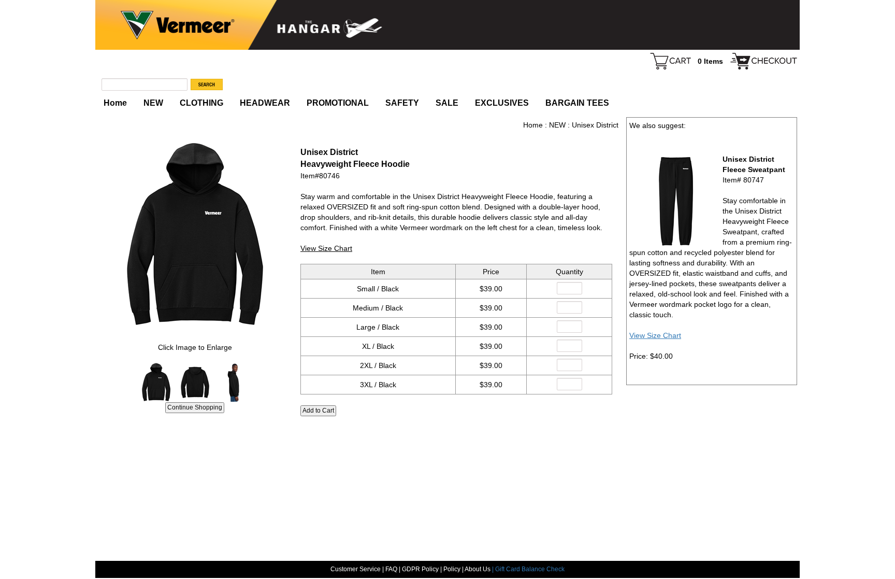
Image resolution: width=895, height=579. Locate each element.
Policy (451, 569)
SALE (447, 102)
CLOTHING (201, 102)
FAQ (391, 569)
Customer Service (355, 569)
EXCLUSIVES (502, 102)
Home (115, 102)
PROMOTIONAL (338, 102)
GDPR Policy (420, 569)
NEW (153, 102)
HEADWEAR (265, 102)
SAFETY (402, 102)
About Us (478, 569)
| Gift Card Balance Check (528, 569)
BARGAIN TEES (577, 102)
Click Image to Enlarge (195, 347)
